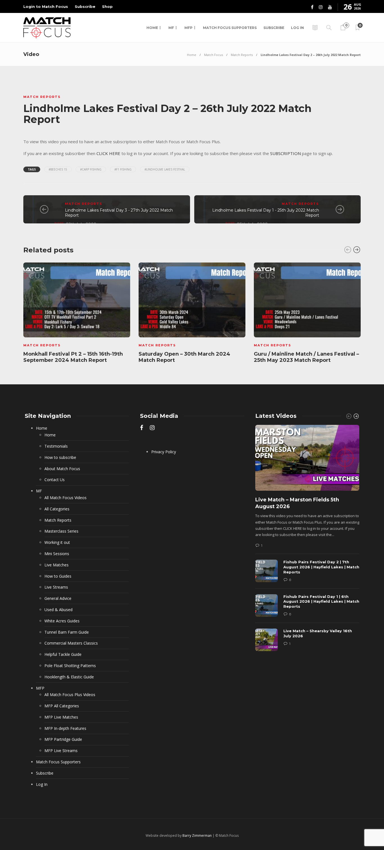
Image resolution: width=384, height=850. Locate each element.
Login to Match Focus (45, 6)
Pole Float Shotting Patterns (70, 665)
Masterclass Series (61, 531)
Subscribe (85, 6)
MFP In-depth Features (65, 728)
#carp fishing (90, 169)
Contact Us (54, 479)
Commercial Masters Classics (71, 643)
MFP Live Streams (61, 750)
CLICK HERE (108, 153)
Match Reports (242, 55)
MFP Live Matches (61, 717)
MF (171, 28)
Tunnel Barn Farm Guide (66, 632)
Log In (297, 28)
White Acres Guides (62, 621)
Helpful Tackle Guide (63, 654)
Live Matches (56, 565)
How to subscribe (60, 457)
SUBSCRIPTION (285, 153)
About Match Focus (62, 468)
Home (152, 28)
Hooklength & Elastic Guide (69, 676)
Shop (107, 6)
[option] (76, 314)
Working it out (57, 542)
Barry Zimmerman (197, 835)
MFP (188, 28)
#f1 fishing (123, 169)
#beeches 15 (58, 169)
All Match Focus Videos (65, 497)
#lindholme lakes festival (164, 169)
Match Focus (213, 55)
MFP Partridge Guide (63, 739)
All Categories (56, 509)
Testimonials (56, 446)
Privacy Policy (163, 451)
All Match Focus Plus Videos (69, 694)
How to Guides (57, 576)
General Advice (57, 598)
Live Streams (56, 587)
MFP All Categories (61, 705)
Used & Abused (58, 609)
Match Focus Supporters (230, 28)
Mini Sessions (56, 553)
